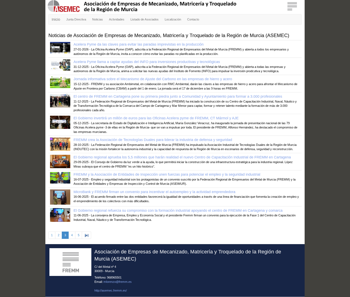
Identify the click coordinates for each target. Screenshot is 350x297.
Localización (173, 19)
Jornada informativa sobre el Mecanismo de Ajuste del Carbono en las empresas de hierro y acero (153, 79)
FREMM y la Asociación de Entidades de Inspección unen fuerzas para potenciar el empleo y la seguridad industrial (167, 174)
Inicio (56, 19)
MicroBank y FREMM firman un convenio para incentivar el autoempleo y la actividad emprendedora (154, 192)
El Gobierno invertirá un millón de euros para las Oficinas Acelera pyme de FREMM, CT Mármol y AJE (156, 118)
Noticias (97, 19)
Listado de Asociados (144, 19)
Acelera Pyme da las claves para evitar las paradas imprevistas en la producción (139, 44)
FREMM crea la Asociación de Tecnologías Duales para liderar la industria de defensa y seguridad (153, 140)
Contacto (193, 19)
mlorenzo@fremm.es (118, 281)
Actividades (116, 19)
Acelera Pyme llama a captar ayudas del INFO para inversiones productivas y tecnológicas (147, 62)
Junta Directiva (76, 19)
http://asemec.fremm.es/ (110, 290)
